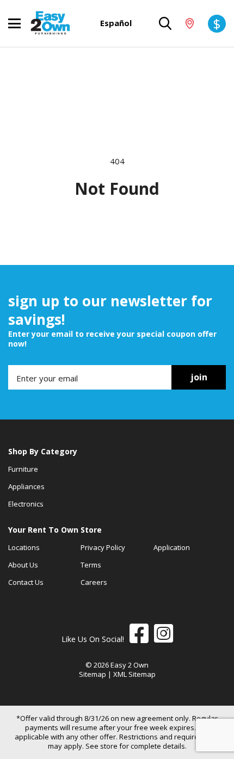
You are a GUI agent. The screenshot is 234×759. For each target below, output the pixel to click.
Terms (91, 565)
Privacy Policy (103, 547)
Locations (24, 547)
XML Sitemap (134, 674)
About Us (23, 565)
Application (171, 547)
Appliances (26, 486)
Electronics (26, 504)
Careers (94, 582)
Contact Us (26, 582)
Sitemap (92, 674)
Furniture (23, 469)
